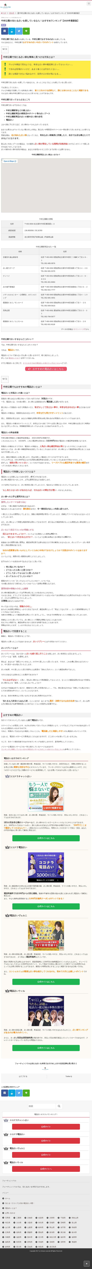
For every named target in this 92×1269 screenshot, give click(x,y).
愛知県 (11, 13)
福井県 (63, 1237)
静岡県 (7, 1247)
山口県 (7, 1227)
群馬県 (29, 1242)
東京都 (63, 1232)
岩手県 (63, 1227)
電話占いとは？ (14, 358)
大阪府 (29, 1223)
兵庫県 (52, 1218)
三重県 (18, 1218)
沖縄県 (7, 1237)
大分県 (18, 1223)
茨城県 (40, 1242)
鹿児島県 (52, 1247)
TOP (4, 13)
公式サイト (46, 1127)
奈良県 (40, 1223)
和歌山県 (75, 1218)
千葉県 (63, 1218)
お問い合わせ (10, 1213)
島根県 (74, 1227)
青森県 (74, 1242)
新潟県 (52, 1232)
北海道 (7, 1218)
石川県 (40, 1237)
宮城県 (52, 1223)
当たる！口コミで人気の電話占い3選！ (20, 1203)
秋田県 (18, 1242)
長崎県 (52, 1242)
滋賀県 (18, 1237)
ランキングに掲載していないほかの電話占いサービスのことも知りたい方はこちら (32, 749)
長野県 (63, 1242)
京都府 (29, 1218)
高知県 (29, 1247)
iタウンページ (78, 329)
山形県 (18, 1227)
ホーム (7, 1198)
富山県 (74, 1223)
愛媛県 (29, 1232)
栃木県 (74, 1232)
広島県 (7, 1232)
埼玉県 (7, 1223)
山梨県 (29, 1227)
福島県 (7, 1242)
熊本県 (29, 1237)
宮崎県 (63, 1223)
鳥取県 (40, 1247)
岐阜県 (40, 1227)
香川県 (18, 1247)
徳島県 (18, 1232)
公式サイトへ (46, 1169)
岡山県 (52, 1227)
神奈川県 (52, 1237)
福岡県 (74, 1237)
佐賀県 (40, 1218)
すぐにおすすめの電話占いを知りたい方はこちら (41, 363)
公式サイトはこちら (46, 838)
